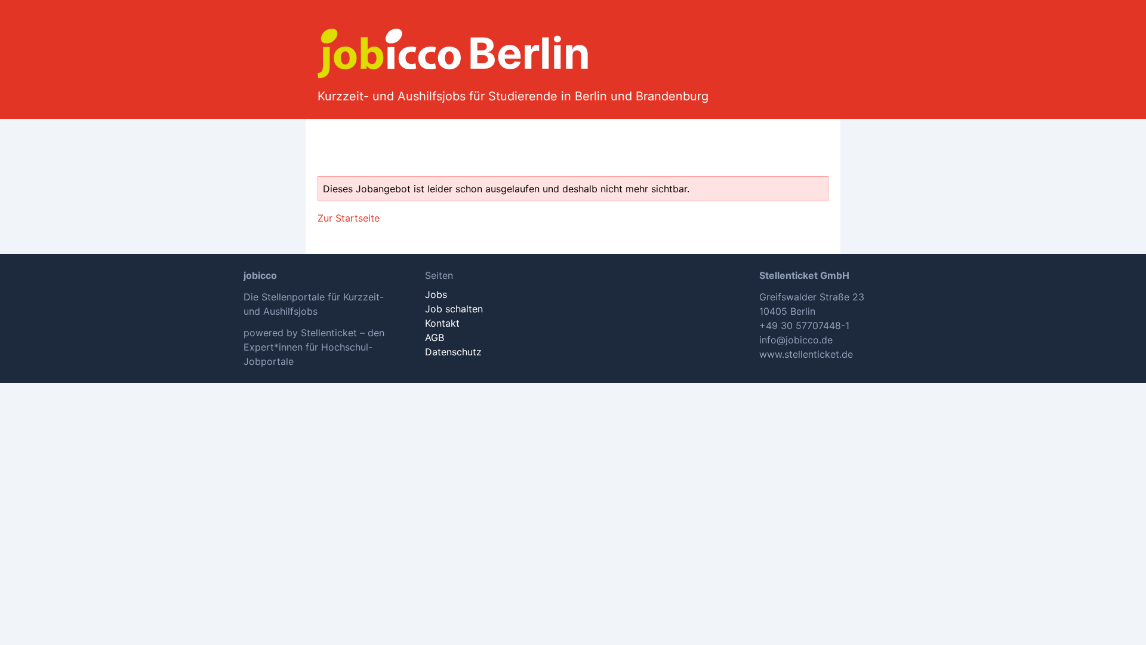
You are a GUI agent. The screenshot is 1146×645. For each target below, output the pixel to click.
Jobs (436, 294)
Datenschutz (453, 352)
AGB (434, 337)
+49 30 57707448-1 (804, 325)
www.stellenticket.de (806, 354)
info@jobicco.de (796, 340)
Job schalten (454, 309)
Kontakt (442, 323)
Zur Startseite (349, 218)
